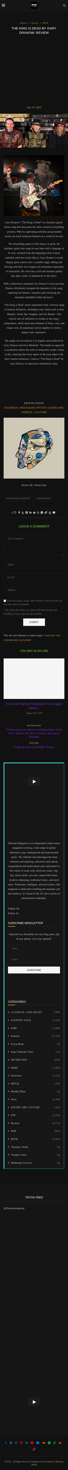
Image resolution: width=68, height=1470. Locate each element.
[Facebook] (6, 1443)
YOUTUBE (41, 412)
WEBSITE (27, 412)
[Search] (64, 5)
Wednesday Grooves (35, 1163)
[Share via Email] (54, 512)
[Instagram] (16, 1443)
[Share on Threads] (50, 513)
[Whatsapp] (54, 1443)
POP (35, 1115)
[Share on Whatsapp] (38, 512)
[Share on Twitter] (22, 513)
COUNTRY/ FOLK (35, 1020)
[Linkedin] (26, 1443)
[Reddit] (59, 1443)
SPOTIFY (42, 407)
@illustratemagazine (14, 1208)
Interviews (35, 1075)
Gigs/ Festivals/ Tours (35, 1051)
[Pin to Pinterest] (26, 512)
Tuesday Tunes (35, 1155)
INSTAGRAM (27, 407)
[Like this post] (15, 512)
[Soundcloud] (43, 1443)
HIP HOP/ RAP (35, 1059)
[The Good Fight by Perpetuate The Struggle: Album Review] (34, 678)
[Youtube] (32, 1443)
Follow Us (13, 913)
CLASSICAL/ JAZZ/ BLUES (35, 1012)
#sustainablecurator (18, 498)
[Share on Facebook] (19, 512)
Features (35, 1036)
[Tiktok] (34, 1449)
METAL (35, 1083)
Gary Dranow (43, 498)
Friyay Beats (35, 1044)
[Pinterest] (21, 1443)
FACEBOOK (11, 407)
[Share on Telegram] (42, 512)
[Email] (37, 1443)
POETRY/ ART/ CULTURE (35, 1107)
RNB (35, 1131)
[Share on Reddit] (34, 512)
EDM (35, 1028)
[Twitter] (10, 1443)
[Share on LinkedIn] (30, 512)
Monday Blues (35, 1091)
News (35, 1099)
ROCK (35, 1139)
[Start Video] (34, 781)
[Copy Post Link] (46, 512)
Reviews (35, 1123)
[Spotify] (49, 1443)
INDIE (35, 1067)
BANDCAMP (56, 407)
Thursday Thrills (35, 1147)
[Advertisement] (34, 70)
